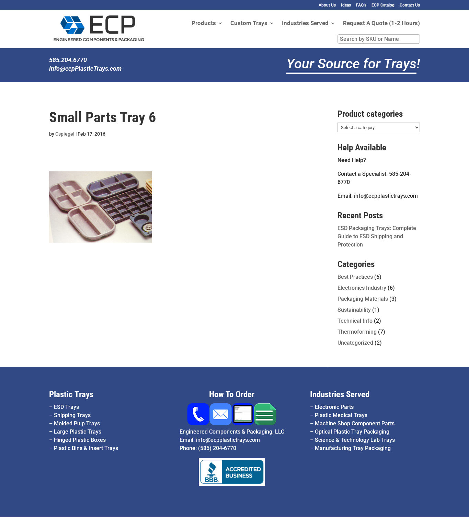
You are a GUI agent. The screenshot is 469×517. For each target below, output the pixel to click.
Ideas (346, 5)
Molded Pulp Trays (77, 423)
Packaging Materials (363, 299)
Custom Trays (248, 23)
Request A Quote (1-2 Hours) (381, 23)
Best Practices (355, 277)
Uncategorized (355, 343)
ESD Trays (66, 407)
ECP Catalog (382, 5)
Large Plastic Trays (77, 431)
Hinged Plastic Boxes (80, 440)
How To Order (231, 394)
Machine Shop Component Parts (354, 423)
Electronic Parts (334, 407)
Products (204, 23)
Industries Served (305, 23)
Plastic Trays (71, 394)
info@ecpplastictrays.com (228, 440)
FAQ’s (361, 5)
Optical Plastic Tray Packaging (352, 431)
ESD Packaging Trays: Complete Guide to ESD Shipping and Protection (377, 236)
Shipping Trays (72, 415)
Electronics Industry (362, 288)
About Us (327, 5)
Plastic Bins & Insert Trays (86, 448)
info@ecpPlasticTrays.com (85, 68)
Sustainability (354, 310)
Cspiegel (65, 134)
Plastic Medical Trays (341, 415)
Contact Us (410, 5)
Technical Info (355, 321)
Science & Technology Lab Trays (355, 440)
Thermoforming (357, 332)
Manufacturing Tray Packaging (353, 448)
